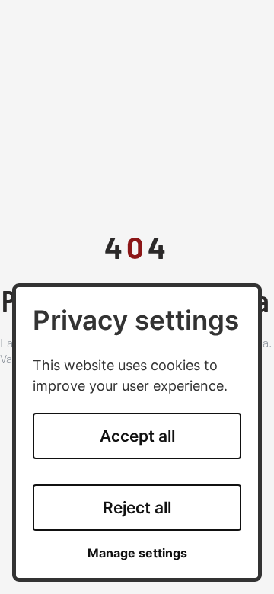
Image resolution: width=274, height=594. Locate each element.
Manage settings (137, 553)
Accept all (137, 436)
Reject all (137, 507)
